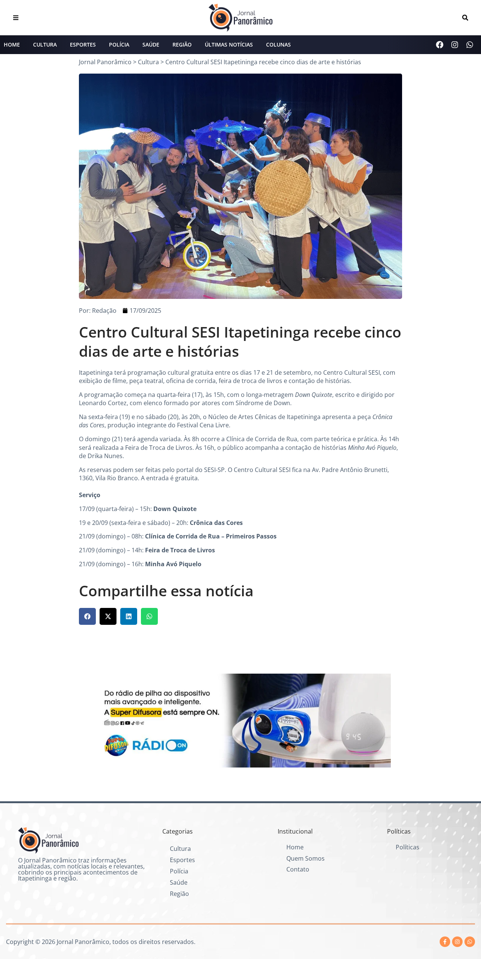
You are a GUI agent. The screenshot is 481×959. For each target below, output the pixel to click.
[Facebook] (439, 44)
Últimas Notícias (229, 44)
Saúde (150, 44)
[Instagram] (454, 44)
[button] (87, 616)
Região (182, 44)
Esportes (83, 44)
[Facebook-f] (445, 941)
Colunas (278, 44)
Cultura (45, 44)
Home (12, 44)
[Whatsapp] (469, 44)
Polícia (119, 44)
